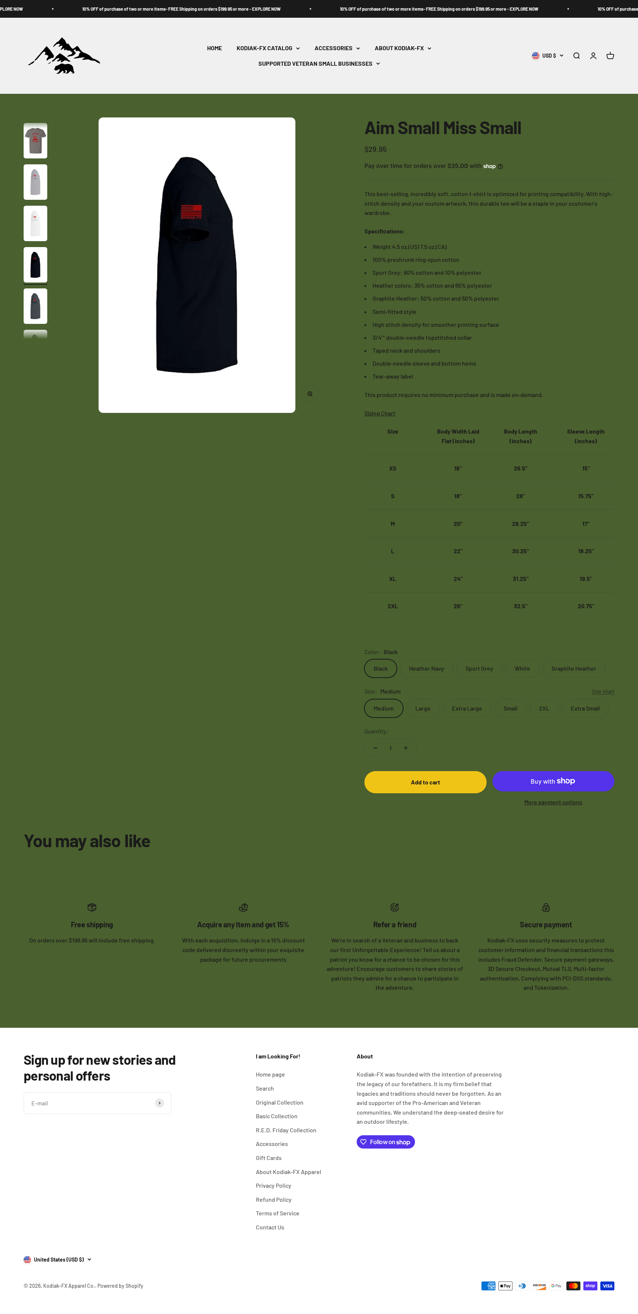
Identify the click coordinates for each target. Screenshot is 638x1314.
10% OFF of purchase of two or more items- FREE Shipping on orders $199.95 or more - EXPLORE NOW (145, 8)
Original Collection (279, 1102)
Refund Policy (274, 1199)
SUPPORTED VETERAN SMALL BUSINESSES (315, 63)
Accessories (272, 1143)
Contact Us (270, 1227)
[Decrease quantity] (375, 748)
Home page (270, 1074)
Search (265, 1088)
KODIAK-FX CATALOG (264, 48)
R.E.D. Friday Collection (286, 1129)
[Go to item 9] (35, 307)
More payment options (553, 801)
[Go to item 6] (35, 183)
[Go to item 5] (35, 142)
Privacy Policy (273, 1185)
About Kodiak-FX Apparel (288, 1171)
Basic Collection (277, 1115)
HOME (214, 48)
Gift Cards (269, 1157)
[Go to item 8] (35, 266)
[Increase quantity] (405, 748)
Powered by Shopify (120, 1286)
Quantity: (376, 731)
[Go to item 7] (35, 224)
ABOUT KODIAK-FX (399, 48)
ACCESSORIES (334, 48)
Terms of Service (277, 1213)
